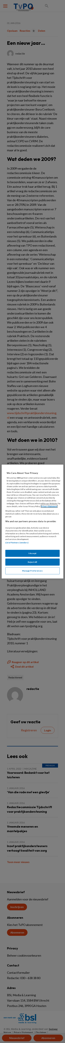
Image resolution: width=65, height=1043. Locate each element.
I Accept (32, 553)
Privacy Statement (49, 506)
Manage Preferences (32, 570)
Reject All (32, 562)
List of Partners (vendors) (16, 542)
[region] (33, 522)
